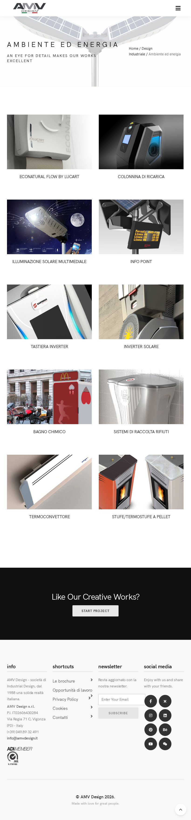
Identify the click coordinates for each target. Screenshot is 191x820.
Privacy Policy (65, 699)
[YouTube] (150, 744)
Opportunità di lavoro (72, 690)
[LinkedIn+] (165, 715)
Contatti (60, 717)
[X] (165, 701)
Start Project (95, 610)
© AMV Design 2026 (95, 796)
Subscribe (118, 713)
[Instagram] (150, 715)
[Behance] (165, 729)
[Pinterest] (150, 729)
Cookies (60, 708)
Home (133, 48)
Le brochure (64, 681)
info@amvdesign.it (22, 737)
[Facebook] (150, 701)
